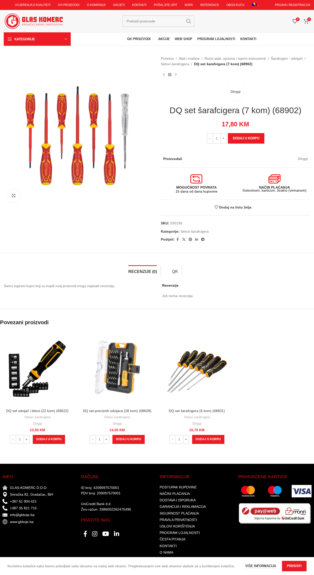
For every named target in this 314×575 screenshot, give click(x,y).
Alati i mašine (189, 58)
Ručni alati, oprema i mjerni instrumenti (235, 58)
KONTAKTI (168, 546)
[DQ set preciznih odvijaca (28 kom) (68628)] (117, 368)
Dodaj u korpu (246, 138)
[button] (49, 439)
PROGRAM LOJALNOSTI (180, 533)
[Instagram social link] (95, 534)
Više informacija (261, 566)
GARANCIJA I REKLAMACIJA (183, 507)
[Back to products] (170, 75)
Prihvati (294, 566)
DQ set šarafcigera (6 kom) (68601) (197, 411)
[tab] (142, 270)
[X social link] (184, 239)
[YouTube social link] (105, 534)
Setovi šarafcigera (175, 64)
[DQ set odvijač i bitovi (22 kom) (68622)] (37, 368)
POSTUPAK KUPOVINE (178, 487)
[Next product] (176, 75)
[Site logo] (33, 21)
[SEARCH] (188, 21)
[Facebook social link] (178, 239)
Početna (167, 58)
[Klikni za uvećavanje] (13, 195)
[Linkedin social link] (197, 239)
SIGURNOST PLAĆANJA (179, 513)
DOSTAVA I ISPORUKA (178, 500)
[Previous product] (164, 75)
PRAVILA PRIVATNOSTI (178, 520)
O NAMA (166, 552)
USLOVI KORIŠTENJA (177, 526)
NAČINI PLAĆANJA (175, 494)
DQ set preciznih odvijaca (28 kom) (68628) (117, 411)
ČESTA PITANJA (172, 539)
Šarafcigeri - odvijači (287, 58)
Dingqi (236, 92)
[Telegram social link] (203, 239)
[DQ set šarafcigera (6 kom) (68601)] (197, 368)
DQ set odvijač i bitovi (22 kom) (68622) (37, 411)
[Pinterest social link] (190, 239)
